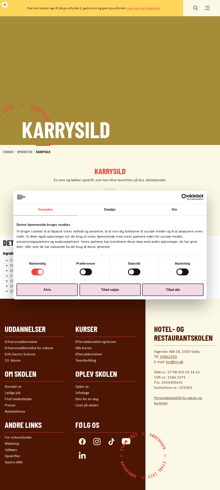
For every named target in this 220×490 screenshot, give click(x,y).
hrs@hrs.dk (174, 362)
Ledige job (12, 392)
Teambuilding (85, 360)
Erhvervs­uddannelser (21, 341)
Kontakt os (13, 386)
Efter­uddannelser (88, 354)
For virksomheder (18, 437)
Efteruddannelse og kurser (95, 341)
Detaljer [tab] (110, 209)
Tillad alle (173, 289)
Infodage (82, 392)
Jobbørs (11, 450)
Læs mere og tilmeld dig (143, 8)
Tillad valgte (110, 289)
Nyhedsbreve (15, 411)
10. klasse (13, 360)
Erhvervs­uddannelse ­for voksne (29, 348)
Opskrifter (24, 152)
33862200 (168, 356)
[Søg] (195, 7)
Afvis (47, 289)
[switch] (86, 271)
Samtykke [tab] (45, 209)
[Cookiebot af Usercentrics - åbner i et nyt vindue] (184, 197)
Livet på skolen (87, 405)
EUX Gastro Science (20, 354)
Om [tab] (174, 209)
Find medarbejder (18, 399)
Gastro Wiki (14, 462)
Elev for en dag (86, 399)
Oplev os (82, 386)
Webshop (12, 443)
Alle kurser (83, 348)
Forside (8, 152)
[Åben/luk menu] (207, 8)
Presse (10, 405)
